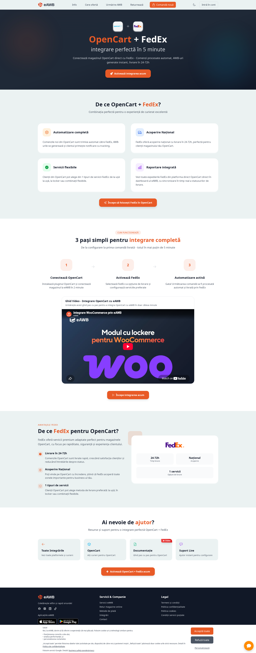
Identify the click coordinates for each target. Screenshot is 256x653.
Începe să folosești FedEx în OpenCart (130, 202)
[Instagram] (44, 608)
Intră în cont (209, 4)
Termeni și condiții (170, 602)
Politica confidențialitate (173, 606)
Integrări (104, 615)
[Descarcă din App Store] (47, 621)
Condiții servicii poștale (172, 615)
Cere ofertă (91, 4)
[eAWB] (46, 4)
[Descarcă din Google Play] (68, 621)
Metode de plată (108, 611)
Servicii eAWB (106, 602)
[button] (249, 646)
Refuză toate (202, 639)
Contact (103, 619)
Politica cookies (168, 611)
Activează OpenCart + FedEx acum (130, 571)
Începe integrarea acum (130, 395)
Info (74, 4)
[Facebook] (39, 608)
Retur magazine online (111, 606)
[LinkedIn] (50, 608)
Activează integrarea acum (130, 73)
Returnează (136, 4)
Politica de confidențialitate (54, 646)
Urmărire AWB (114, 4)
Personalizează (202, 647)
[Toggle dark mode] (194, 4)
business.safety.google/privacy (81, 650)
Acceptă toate (202, 631)
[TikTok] (55, 608)
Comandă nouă (164, 4)
